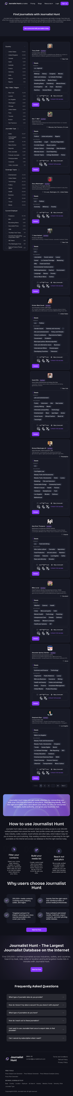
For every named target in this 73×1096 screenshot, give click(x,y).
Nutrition (37, 90)
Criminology (50, 148)
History (44, 73)
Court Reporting (51, 151)
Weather (37, 605)
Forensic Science (52, 760)
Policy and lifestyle (57, 332)
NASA (57, 757)
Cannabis (52, 549)
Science (44, 605)
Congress (52, 73)
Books (36, 685)
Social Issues (38, 416)
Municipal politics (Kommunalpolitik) (45, 341)
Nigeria (57, 136)
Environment (60, 270)
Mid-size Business (40, 679)
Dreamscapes (54, 348)
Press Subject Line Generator (14, 1073)
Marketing (60, 260)
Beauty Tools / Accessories (42, 478)
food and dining (44, 544)
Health (49, 487)
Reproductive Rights (55, 335)
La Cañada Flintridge (55, 77)
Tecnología (37, 419)
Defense (59, 617)
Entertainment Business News (43, 757)
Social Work (38, 142)
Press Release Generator (31, 1073)
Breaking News (39, 83)
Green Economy (39, 760)
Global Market (38, 689)
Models (47, 494)
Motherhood (38, 497)
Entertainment (38, 413)
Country (11, 1083)
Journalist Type (9, 1086)
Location (17, 1083)
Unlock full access (57, 99)
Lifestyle (37, 556)
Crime (36, 611)
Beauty (45, 273)
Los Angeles (38, 494)
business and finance (41, 670)
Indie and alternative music (42, 345)
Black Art (60, 416)
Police (63, 155)
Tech (51, 86)
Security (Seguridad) (57, 142)
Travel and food (45, 263)
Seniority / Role (58, 1083)
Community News (39, 80)
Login (57, 3)
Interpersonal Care (40, 617)
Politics (36, 136)
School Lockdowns (40, 335)
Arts (51, 403)
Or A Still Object (39, 145)
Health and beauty (40, 682)
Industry (38, 1083)
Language (37, 273)
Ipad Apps (55, 413)
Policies (56, 487)
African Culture (39, 148)
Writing (60, 679)
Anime (63, 413)
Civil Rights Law (39, 471)
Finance (43, 685)
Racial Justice (51, 145)
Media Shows (52, 80)
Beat (6, 1083)
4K (46, 86)
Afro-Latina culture (40, 549)
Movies (60, 73)
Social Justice (48, 257)
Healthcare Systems (40, 624)
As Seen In (32, 1083)
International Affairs (40, 348)
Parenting (59, 614)
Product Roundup (51, 689)
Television (54, 351)
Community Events (55, 484)
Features (45, 556)
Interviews (44, 403)
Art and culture (51, 552)
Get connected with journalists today (36, 28)
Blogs (40, 3)
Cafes (63, 556)
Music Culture (59, 763)
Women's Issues (39, 487)
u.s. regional (38, 68)
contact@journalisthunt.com (35, 1059)
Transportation (47, 763)
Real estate (59, 403)
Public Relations (49, 676)
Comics (51, 276)
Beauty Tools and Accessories (43, 474)
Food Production (39, 552)
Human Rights (45, 747)
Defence (55, 494)
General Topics (39, 155)
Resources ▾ (49, 3)
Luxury (58, 257)
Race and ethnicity (40, 559)
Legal (46, 142)
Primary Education (39, 753)
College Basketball (52, 155)
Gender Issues (38, 328)
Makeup (36, 73)
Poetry (36, 403)
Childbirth (48, 338)
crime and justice (47, 136)
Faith (55, 611)
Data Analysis (61, 148)
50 (58, 785)
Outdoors (37, 491)
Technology (55, 409)
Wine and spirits (46, 611)
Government (38, 338)
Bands (55, 747)
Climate (51, 617)
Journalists (24, 3)
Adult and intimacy (40, 77)
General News (47, 90)
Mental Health (38, 614)
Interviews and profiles (41, 409)
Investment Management (56, 685)
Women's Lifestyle (48, 620)
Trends (36, 747)
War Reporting (54, 750)
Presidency (50, 83)
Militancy (45, 206)
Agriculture (61, 549)
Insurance (52, 679)
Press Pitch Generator (11, 1076)
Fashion (51, 270)
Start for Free (36, 930)
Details (35, 105)
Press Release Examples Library (49, 1073)
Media (49, 406)
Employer (24, 1083)
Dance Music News (40, 276)
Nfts (35, 263)
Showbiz (51, 559)
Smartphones (47, 491)
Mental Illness (60, 83)
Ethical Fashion (50, 416)
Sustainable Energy (40, 484)
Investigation (38, 86)
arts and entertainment (41, 397)
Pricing (32, 3)
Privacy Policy (63, 1062)
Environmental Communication (43, 267)
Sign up (64, 3)
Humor (36, 260)
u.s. (35, 201)
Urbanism (57, 90)
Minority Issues (39, 151)
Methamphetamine (40, 270)
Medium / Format (47, 1083)
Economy (37, 206)
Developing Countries (41, 351)
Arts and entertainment (41, 332)
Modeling (37, 481)
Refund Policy (63, 1059)
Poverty (53, 206)
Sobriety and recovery (53, 328)
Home (56, 478)
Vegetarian (37, 676)
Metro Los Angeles (40, 735)
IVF (51, 624)
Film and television (49, 481)
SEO (63, 750)
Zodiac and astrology (55, 682)
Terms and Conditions (60, 1057)
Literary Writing (39, 406)
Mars (47, 413)
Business (59, 86)
